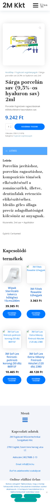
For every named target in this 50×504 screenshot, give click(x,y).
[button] (40, 28)
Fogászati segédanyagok (26, 72)
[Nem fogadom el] (46, 492)
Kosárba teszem (29, 127)
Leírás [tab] (13, 150)
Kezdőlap (9, 72)
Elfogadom (16, 496)
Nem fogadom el (32, 496)
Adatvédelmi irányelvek (26, 500)
